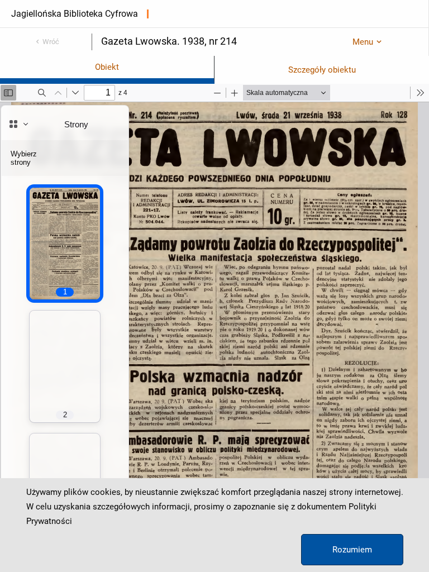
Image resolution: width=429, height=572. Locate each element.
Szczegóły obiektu (322, 70)
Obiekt (107, 67)
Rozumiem (352, 550)
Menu (362, 42)
